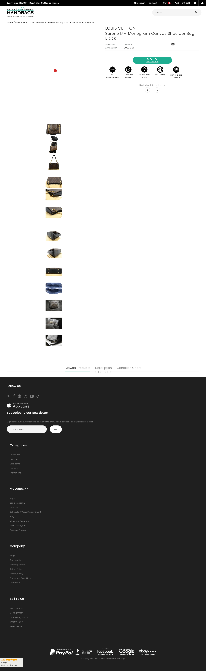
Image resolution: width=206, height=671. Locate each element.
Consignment (16, 612)
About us (14, 507)
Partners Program (18, 530)
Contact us (15, 582)
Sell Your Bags (17, 608)
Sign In (13, 498)
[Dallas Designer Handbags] (20, 16)
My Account (139, 3)
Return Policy (16, 569)
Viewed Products (77, 368)
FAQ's (12, 555)
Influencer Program (19, 521)
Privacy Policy (16, 573)
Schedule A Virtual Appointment (25, 512)
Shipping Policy (17, 564)
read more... (52, 3)
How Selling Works (19, 617)
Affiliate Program (18, 525)
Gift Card (14, 459)
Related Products (152, 85)
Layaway (14, 468)
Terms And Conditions (20, 578)
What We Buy (16, 621)
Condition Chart (129, 368)
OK (55, 429)
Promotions (15, 472)
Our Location (16, 560)
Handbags (15, 454)
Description (103, 368)
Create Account (17, 502)
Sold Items (15, 463)
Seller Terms (16, 626)
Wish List (153, 3)
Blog (12, 516)
